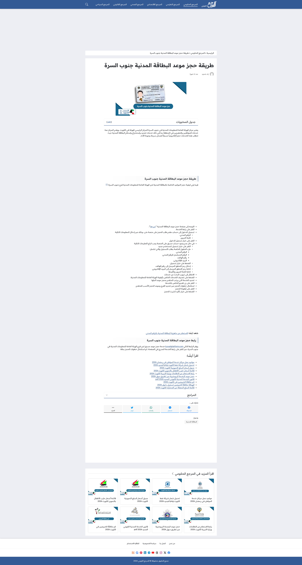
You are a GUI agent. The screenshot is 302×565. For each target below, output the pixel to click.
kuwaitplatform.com (174, 346)
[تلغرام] (149, 552)
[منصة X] (165, 552)
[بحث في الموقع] (87, 4)
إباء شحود (205, 74)
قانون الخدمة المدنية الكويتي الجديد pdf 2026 (174, 379)
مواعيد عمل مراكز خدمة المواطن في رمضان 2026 (173, 362)
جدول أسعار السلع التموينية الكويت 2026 (177, 368)
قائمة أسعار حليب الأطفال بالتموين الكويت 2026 (174, 370)
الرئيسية (210, 53)
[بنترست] (141, 552)
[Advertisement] (151, 28)
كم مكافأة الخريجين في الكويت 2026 (179, 382)
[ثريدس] (157, 552)
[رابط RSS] (133, 552)
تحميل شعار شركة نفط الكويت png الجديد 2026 (173, 365)
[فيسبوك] (168, 552)
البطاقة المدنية (191, 422)
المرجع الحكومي (198, 53)
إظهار (109, 122)
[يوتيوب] (153, 552)
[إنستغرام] (161, 552)
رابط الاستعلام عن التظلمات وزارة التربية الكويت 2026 (172, 373)
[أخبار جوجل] (137, 552)
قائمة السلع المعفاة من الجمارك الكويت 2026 (175, 387)
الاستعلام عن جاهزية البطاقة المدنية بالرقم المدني (167, 333)
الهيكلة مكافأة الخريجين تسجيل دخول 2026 (175, 385)
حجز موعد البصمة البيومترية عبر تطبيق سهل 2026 (172, 376)
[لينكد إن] (145, 552)
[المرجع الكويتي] (209, 4)
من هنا (153, 226)
